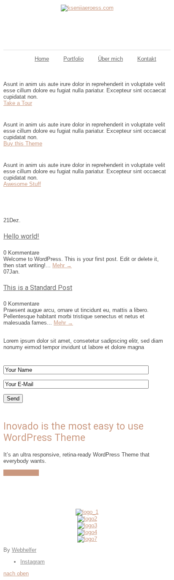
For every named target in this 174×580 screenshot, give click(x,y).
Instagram (32, 562)
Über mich (110, 59)
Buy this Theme (22, 143)
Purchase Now (21, 473)
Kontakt (146, 59)
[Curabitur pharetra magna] (87, 519)
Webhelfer (24, 550)
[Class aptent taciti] (87, 532)
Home (42, 59)
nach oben (16, 573)
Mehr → (62, 265)
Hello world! (21, 236)
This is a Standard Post (37, 288)
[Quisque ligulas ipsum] (87, 525)
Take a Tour (17, 103)
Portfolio (73, 59)
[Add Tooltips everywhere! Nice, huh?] (87, 512)
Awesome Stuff (22, 184)
